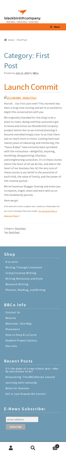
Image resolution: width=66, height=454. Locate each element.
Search (33, 448)
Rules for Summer (17, 388)
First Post (20, 228)
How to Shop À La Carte (21, 335)
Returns (10, 318)
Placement (12, 329)
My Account (11, 448)
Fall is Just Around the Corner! (25, 394)
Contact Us (12, 312)
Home (11, 39)
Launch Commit (31, 86)
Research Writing (17, 284)
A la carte (11, 261)
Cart (51, 445)
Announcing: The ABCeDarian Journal (30, 377)
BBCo (36, 73)
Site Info (11, 346)
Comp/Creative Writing (20, 273)
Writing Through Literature (23, 267)
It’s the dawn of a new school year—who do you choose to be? (31, 370)
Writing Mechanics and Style (24, 278)
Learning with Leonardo (21, 382)
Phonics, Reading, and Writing (25, 290)
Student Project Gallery (21, 340)
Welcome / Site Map (18, 323)
